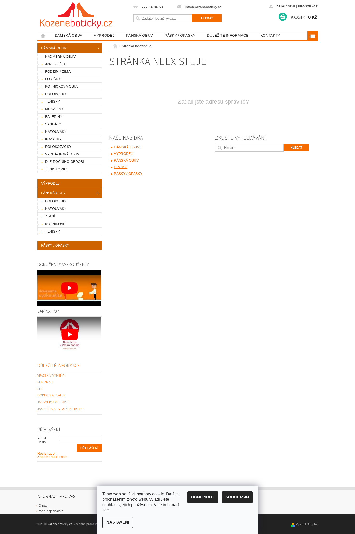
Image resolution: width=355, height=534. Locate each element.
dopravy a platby (51, 395)
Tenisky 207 (56, 169)
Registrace (308, 6)
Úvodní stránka (43, 35)
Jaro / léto (56, 64)
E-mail (42, 437)
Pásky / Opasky (179, 35)
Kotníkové (55, 224)
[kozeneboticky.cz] (76, 15)
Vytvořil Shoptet (307, 524)
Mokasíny (54, 109)
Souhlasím (237, 497)
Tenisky (52, 101)
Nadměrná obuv (60, 56)
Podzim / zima (58, 71)
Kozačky (53, 139)
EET (40, 388)
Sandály (53, 124)
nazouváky (55, 209)
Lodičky (52, 79)
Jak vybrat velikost (53, 402)
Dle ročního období (64, 162)
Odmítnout (202, 497)
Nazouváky (55, 132)
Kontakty (270, 35)
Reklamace (45, 382)
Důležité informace (228, 35)
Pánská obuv (139, 35)
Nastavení (117, 522)
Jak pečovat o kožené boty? (60, 408)
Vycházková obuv (62, 154)
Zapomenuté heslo (52, 457)
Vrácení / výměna (50, 375)
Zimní (50, 216)
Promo (120, 167)
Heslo (41, 442)
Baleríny (53, 117)
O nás (43, 505)
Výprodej (104, 35)
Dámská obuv (69, 35)
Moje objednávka (51, 511)
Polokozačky (58, 147)
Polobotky (56, 94)
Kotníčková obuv (62, 86)
